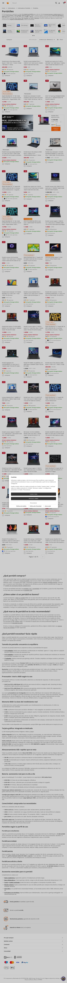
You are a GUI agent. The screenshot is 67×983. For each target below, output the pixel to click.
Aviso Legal (48, 506)
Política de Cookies (21, 506)
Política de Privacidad (35, 506)
